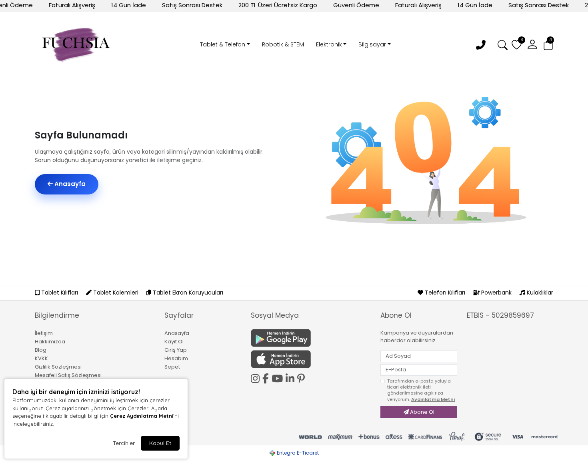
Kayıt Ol (174, 341)
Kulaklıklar (539, 293)
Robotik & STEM (283, 44)
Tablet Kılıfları (60, 293)
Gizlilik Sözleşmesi (58, 367)
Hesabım (176, 358)
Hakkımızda (50, 341)
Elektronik (329, 44)
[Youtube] (279, 377)
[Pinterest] (302, 379)
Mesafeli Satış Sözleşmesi (68, 375)
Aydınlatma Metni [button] (433, 399)
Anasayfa (69, 184)
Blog (40, 350)
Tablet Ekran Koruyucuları (187, 293)
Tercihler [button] (124, 443)
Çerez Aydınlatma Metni (141, 416)
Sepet (172, 367)
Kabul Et (160, 443)
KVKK (41, 358)
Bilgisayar (372, 44)
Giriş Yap (175, 350)
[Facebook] (267, 377)
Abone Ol (421, 412)
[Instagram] (256, 377)
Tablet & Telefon (222, 44)
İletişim (44, 333)
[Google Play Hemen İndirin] (311, 338)
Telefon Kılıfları (445, 293)
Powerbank (496, 293)
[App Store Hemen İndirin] (311, 359)
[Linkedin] (291, 377)
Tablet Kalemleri (116, 293)
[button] (548, 45)
